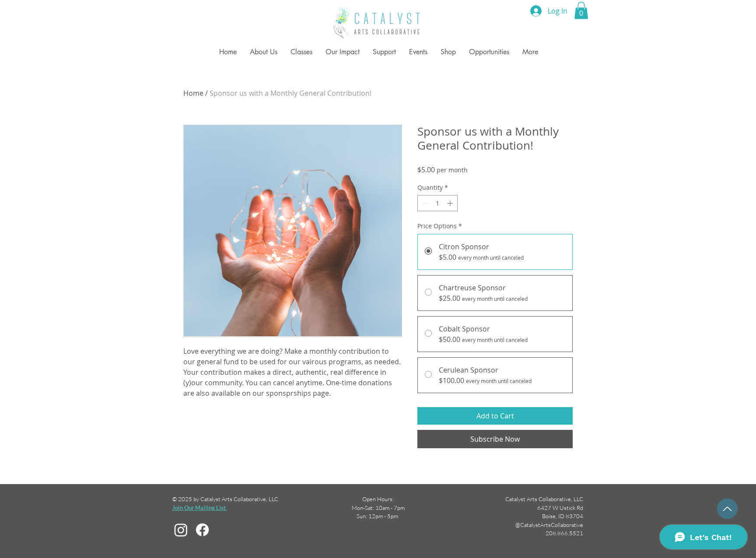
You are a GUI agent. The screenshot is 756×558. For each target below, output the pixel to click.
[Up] (727, 509)
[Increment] (450, 203)
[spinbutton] (437, 203)
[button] (581, 10)
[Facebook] (202, 529)
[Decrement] (424, 203)
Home (193, 93)
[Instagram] (180, 529)
